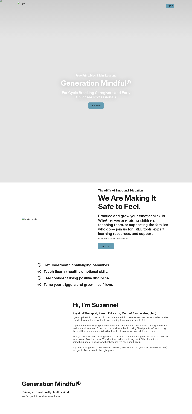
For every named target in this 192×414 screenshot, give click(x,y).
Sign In (170, 6)
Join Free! (96, 105)
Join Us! (106, 246)
